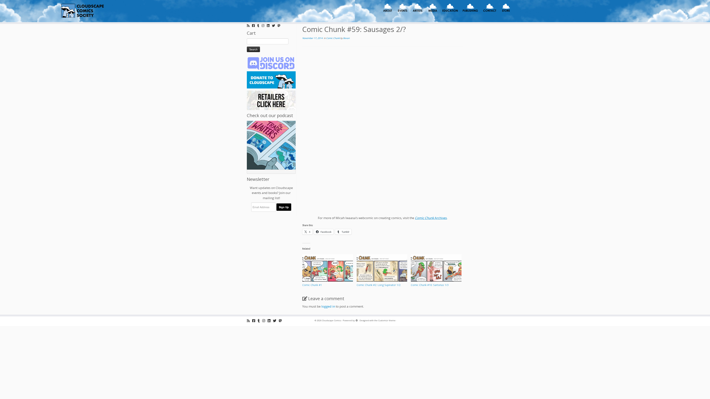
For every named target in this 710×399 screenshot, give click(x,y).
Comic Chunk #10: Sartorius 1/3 (430, 285)
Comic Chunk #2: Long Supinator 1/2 (378, 285)
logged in (328, 306)
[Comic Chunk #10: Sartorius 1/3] (436, 268)
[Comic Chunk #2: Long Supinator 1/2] (382, 268)
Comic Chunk (333, 38)
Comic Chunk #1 (312, 285)
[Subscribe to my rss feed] (249, 25)
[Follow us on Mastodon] (280, 25)
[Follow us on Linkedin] (269, 25)
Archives (431, 218)
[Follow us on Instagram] (264, 25)
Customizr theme (386, 320)
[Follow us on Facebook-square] (254, 25)
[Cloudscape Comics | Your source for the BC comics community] (82, 11)
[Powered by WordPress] (356, 319)
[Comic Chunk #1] (327, 268)
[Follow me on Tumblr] (259, 25)
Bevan (346, 38)
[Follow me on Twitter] (275, 25)
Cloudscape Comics (331, 320)
